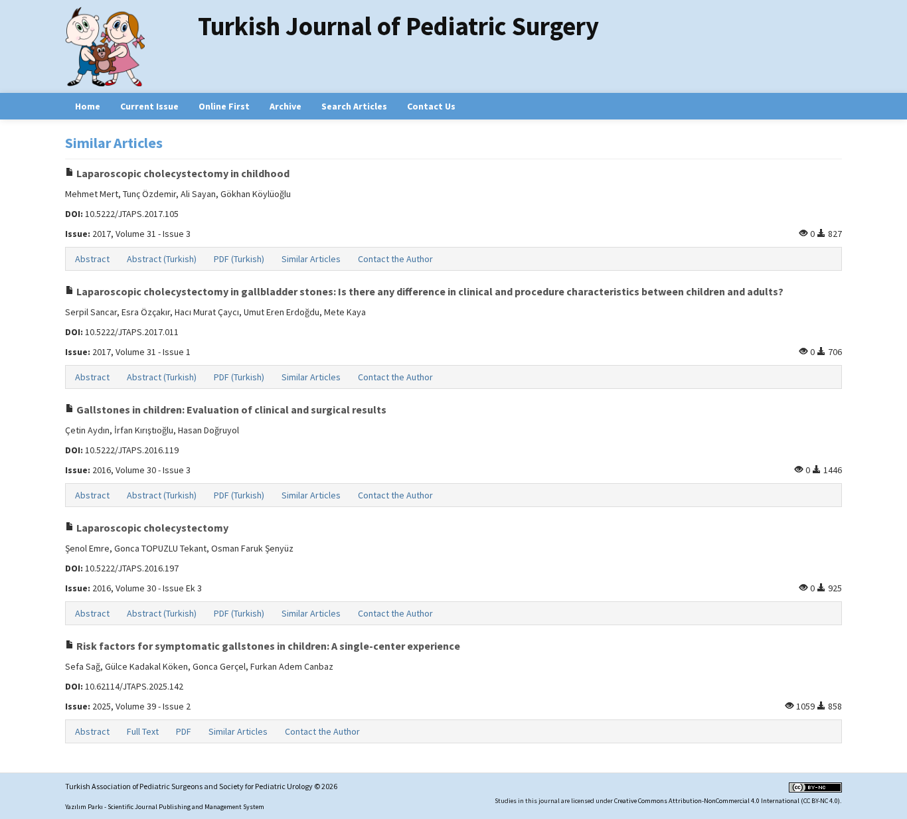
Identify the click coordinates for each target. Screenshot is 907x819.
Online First (224, 106)
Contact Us (431, 106)
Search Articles (354, 106)
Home (87, 106)
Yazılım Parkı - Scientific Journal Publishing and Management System (164, 806)
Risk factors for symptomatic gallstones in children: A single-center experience (267, 645)
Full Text (143, 731)
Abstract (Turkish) (162, 259)
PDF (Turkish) (239, 259)
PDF (183, 731)
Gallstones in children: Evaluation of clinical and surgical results (230, 409)
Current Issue (149, 106)
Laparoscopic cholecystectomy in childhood (181, 173)
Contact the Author (395, 259)
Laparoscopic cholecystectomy (151, 527)
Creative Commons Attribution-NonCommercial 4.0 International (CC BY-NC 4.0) (727, 800)
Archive (285, 106)
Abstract (92, 259)
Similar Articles (311, 259)
